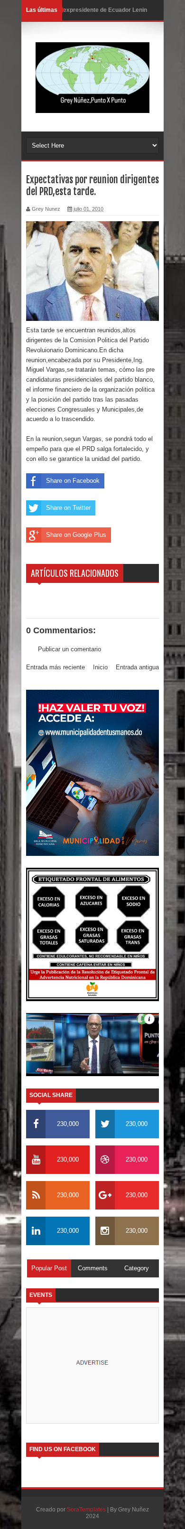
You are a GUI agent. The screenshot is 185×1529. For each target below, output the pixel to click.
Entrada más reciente (55, 667)
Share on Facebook (73, 480)
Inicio (100, 667)
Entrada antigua (137, 667)
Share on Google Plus (76, 534)
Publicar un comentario (69, 649)
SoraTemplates (86, 1509)
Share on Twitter (68, 507)
